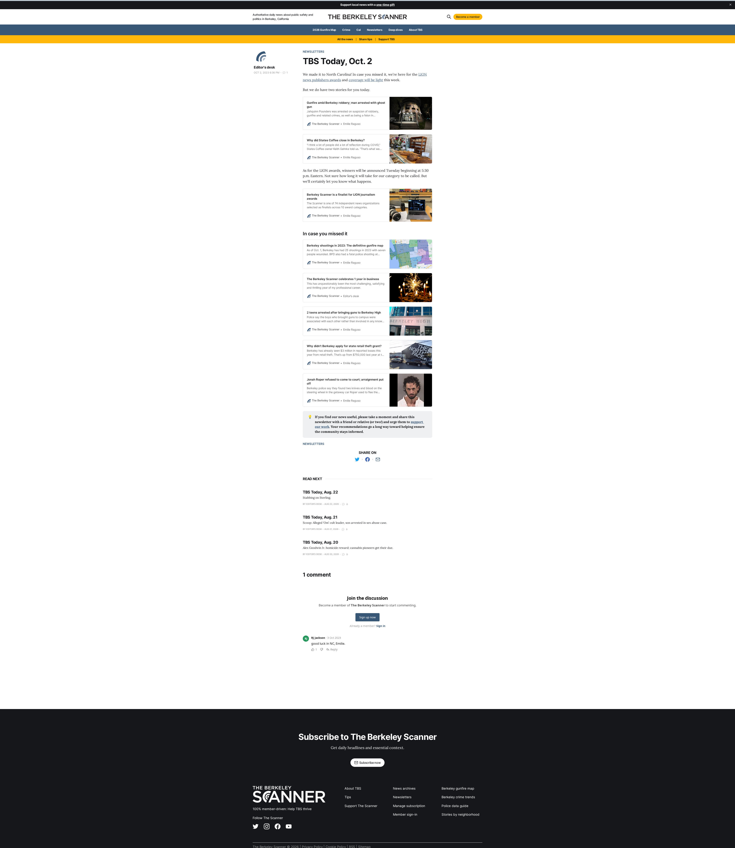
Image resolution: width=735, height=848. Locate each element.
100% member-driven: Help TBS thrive (282, 809)
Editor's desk (264, 67)
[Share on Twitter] (357, 459)
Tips (348, 797)
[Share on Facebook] (367, 459)
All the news (345, 39)
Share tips (365, 39)
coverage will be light (366, 80)
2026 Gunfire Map (324, 29)
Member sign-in (405, 814)
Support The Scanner (361, 806)
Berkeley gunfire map (458, 788)
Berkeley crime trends (458, 797)
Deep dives (396, 29)
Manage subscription (409, 806)
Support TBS (386, 39)
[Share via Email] (378, 459)
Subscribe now (370, 763)
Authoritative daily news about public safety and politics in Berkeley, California (283, 16)
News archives (404, 788)
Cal (358, 29)
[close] (730, 5)
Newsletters (374, 29)
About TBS (415, 29)
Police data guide (455, 806)
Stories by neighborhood (460, 814)
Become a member (468, 16)
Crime (346, 29)
